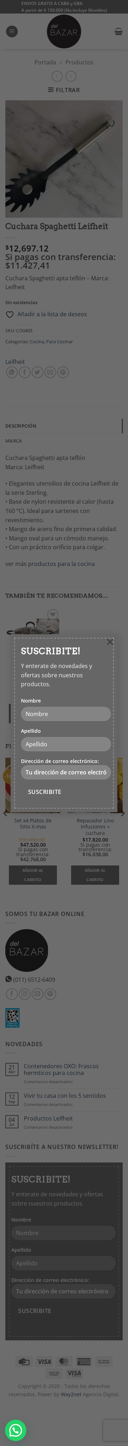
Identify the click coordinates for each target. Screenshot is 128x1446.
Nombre (31, 700)
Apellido (31, 730)
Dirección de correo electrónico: (60, 761)
